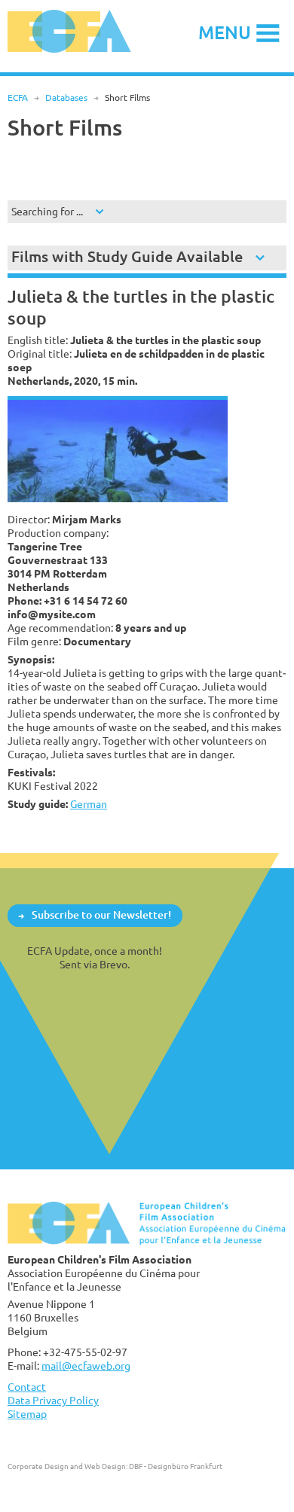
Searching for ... (47, 211)
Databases (66, 97)
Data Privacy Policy (53, 1400)
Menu (224, 32)
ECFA (18, 97)
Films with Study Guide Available (127, 256)
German (88, 803)
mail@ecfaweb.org (85, 1365)
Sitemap (27, 1413)
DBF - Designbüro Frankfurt (175, 1466)
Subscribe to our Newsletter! (101, 915)
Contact (27, 1386)
